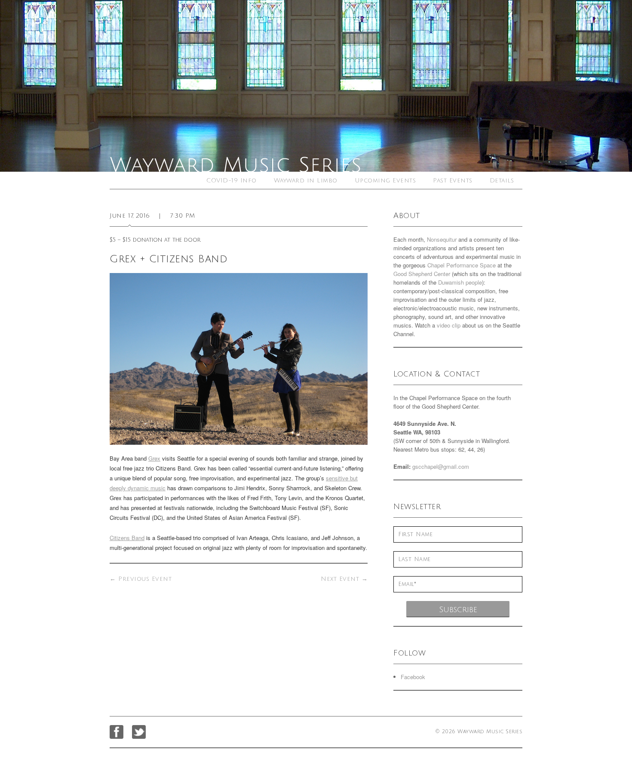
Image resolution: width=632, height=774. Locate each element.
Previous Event (141, 579)
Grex (154, 458)
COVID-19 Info (231, 180)
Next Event (344, 579)
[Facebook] (116, 732)
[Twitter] (139, 732)
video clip (448, 325)
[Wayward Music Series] (316, 86)
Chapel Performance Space (461, 265)
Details (502, 180)
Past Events (452, 180)
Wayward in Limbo (305, 180)
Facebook (413, 677)
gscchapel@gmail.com (440, 466)
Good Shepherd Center (421, 274)
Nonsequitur (442, 239)
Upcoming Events (385, 180)
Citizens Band (127, 538)
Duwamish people (460, 282)
